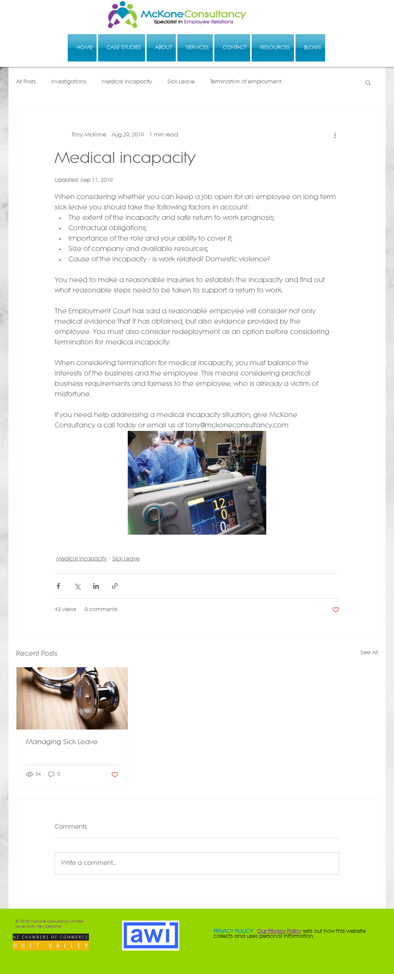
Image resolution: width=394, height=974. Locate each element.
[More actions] (334, 135)
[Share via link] (115, 586)
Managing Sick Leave (62, 742)
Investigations (68, 82)
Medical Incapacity (127, 82)
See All (369, 652)
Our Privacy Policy (279, 931)
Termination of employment (245, 82)
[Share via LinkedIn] (96, 586)
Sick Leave (181, 82)
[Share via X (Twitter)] (77, 586)
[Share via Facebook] (58, 586)
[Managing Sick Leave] (72, 698)
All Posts (26, 82)
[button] (368, 82)
